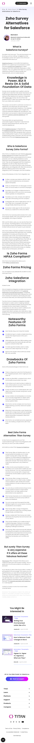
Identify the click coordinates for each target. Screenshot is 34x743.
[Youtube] (23, 722)
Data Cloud (12, 9)
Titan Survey (5, 561)
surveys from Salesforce (14, 66)
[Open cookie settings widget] (3, 740)
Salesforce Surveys (11, 129)
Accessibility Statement (12, 732)
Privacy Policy (17, 728)
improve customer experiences (16, 114)
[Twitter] (16, 722)
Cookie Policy (24, 732)
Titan (6, 689)
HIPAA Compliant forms (12, 262)
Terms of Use (8, 728)
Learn (6, 692)
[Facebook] (13, 722)
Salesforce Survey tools (21, 137)
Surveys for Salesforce (23, 447)
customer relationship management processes (15, 291)
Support (7, 700)
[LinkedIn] (19, 722)
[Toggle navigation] (31, 3)
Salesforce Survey (7, 63)
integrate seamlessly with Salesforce (20, 581)
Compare (7, 707)
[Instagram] (11, 722)
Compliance (25, 728)
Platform (7, 696)
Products (7, 703)
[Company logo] (3, 3)
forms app (9, 98)
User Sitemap (17, 735)
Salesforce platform (9, 130)
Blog (3, 9)
